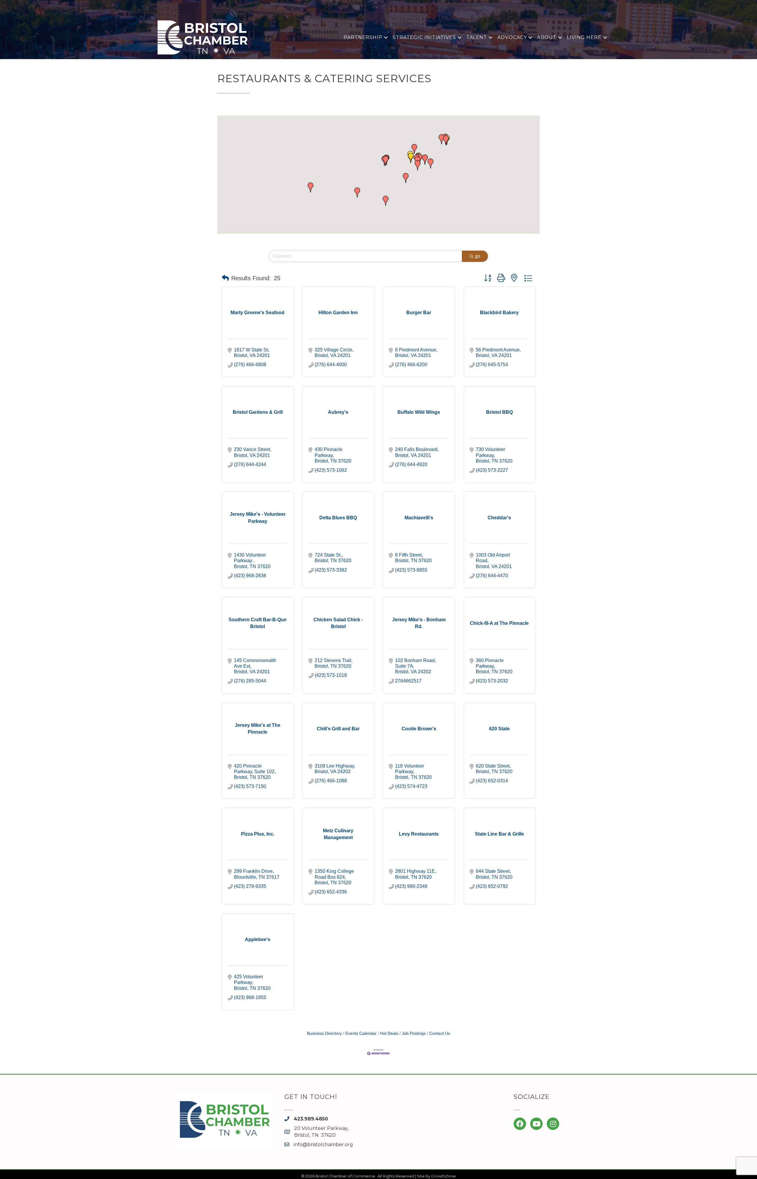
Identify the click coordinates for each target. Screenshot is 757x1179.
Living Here (584, 37)
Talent (476, 37)
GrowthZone (443, 1176)
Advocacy (512, 37)
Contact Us (439, 1033)
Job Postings (414, 1033)
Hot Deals (389, 1033)
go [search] (477, 256)
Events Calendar (360, 1033)
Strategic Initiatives (424, 37)
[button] (411, 158)
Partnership (363, 37)
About (547, 37)
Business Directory (324, 1033)
